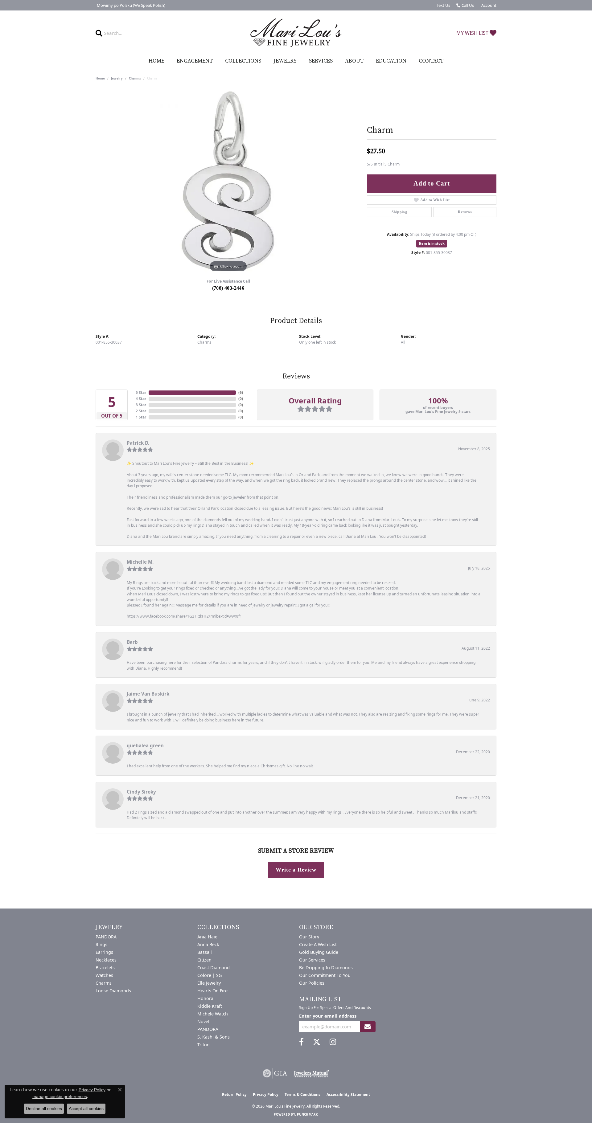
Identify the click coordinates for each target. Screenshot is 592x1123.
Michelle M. (140, 562)
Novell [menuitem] (204, 1021)
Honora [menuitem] (205, 998)
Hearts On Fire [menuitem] (212, 991)
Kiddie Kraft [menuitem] (209, 1006)
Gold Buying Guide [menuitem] (318, 952)
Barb (132, 642)
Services (321, 61)
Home (156, 61)
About (354, 61)
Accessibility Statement (348, 1094)
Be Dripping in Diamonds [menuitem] (326, 967)
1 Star (141, 417)
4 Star (141, 398)
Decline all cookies (44, 1108)
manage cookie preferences (59, 1096)
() (240, 392)
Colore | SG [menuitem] (209, 975)
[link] (130, 5)
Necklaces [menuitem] (106, 960)
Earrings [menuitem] (104, 952)
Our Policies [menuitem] (311, 983)
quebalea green (145, 745)
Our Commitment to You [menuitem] (325, 975)
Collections (243, 61)
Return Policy (234, 1094)
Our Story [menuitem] (309, 937)
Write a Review (296, 870)
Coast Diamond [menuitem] (213, 967)
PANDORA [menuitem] (106, 937)
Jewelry (285, 61)
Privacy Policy (265, 1094)
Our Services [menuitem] (312, 960)
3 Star (141, 404)
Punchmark (307, 1114)
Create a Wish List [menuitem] (318, 944)
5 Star (141, 392)
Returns (465, 212)
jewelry (117, 78)
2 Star (141, 411)
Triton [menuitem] (203, 1044)
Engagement (195, 61)
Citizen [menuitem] (204, 960)
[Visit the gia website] (275, 1073)
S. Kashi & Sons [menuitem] (213, 1037)
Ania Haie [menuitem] (207, 937)
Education (391, 61)
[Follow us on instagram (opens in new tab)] (333, 1042)
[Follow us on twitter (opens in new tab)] (316, 1042)
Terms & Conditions (302, 1094)
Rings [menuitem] (101, 944)
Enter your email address (327, 1016)
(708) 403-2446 (228, 288)
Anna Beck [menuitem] (208, 944)
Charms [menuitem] (104, 983)
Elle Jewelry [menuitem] (209, 983)
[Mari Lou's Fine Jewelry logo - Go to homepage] (296, 32)
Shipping (399, 212)
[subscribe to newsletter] (368, 1026)
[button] (488, 5)
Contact (431, 61)
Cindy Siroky (141, 792)
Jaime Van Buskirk (148, 694)
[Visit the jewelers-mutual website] (311, 1073)
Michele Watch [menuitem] (212, 1014)
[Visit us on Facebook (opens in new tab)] (301, 1042)
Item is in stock (432, 243)
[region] (228, 181)
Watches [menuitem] (104, 975)
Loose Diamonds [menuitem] (113, 991)
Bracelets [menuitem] (105, 967)
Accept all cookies (86, 1108)
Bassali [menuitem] (204, 952)
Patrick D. (138, 443)
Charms (135, 78)
